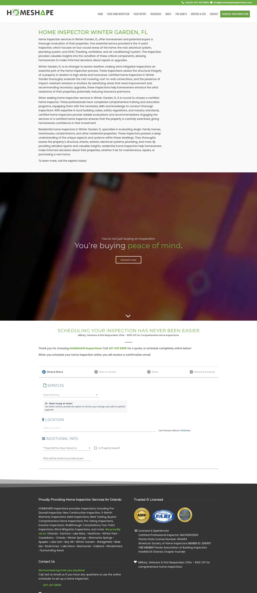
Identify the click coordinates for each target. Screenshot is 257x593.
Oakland (98, 546)
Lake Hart (56, 542)
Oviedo (60, 538)
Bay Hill (69, 542)
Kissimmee (52, 546)
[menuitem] (100, 14)
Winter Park (109, 533)
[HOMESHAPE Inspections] (30, 14)
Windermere (114, 546)
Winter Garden (85, 542)
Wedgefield (104, 542)
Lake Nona (68, 546)
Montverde (84, 546)
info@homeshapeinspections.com (233, 2)
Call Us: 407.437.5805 (197, 2)
